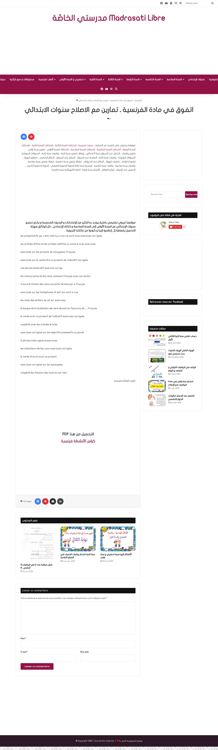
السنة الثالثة (114, 79)
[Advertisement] (109, 49)
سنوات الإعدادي (196, 79)
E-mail (24, 652)
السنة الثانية (96, 79)
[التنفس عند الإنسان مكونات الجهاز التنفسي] (157, 400)
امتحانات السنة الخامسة (109, 149)
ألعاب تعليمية (46, 79)
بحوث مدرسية (85, 145)
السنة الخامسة (153, 79)
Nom (23, 638)
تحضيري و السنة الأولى (71, 79)
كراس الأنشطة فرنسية (78, 441)
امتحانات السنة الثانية (42, 145)
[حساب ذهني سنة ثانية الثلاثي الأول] (157, 341)
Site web (84, 652)
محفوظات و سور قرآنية (22, 79)
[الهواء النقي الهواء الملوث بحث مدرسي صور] (157, 356)
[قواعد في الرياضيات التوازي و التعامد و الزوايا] (157, 372)
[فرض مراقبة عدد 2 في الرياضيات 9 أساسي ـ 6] (38, 544)
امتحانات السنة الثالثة (65, 145)
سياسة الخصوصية (135, 741)
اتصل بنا (122, 741)
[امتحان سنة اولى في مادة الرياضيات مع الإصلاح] (157, 386)
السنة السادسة (174, 79)
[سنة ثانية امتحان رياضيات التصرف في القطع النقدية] (78, 539)
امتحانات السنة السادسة (83, 149)
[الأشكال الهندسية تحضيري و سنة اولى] (117, 539)
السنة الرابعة (133, 79)
